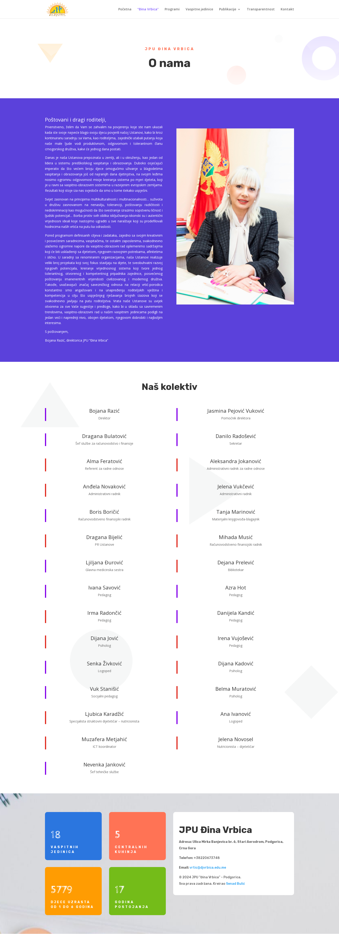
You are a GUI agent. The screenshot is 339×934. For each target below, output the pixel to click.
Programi (172, 9)
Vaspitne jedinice (199, 9)
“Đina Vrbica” (148, 9)
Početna (124, 9)
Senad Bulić (235, 884)
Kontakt (287, 9)
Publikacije (227, 9)
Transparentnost (261, 9)
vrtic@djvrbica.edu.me (208, 868)
